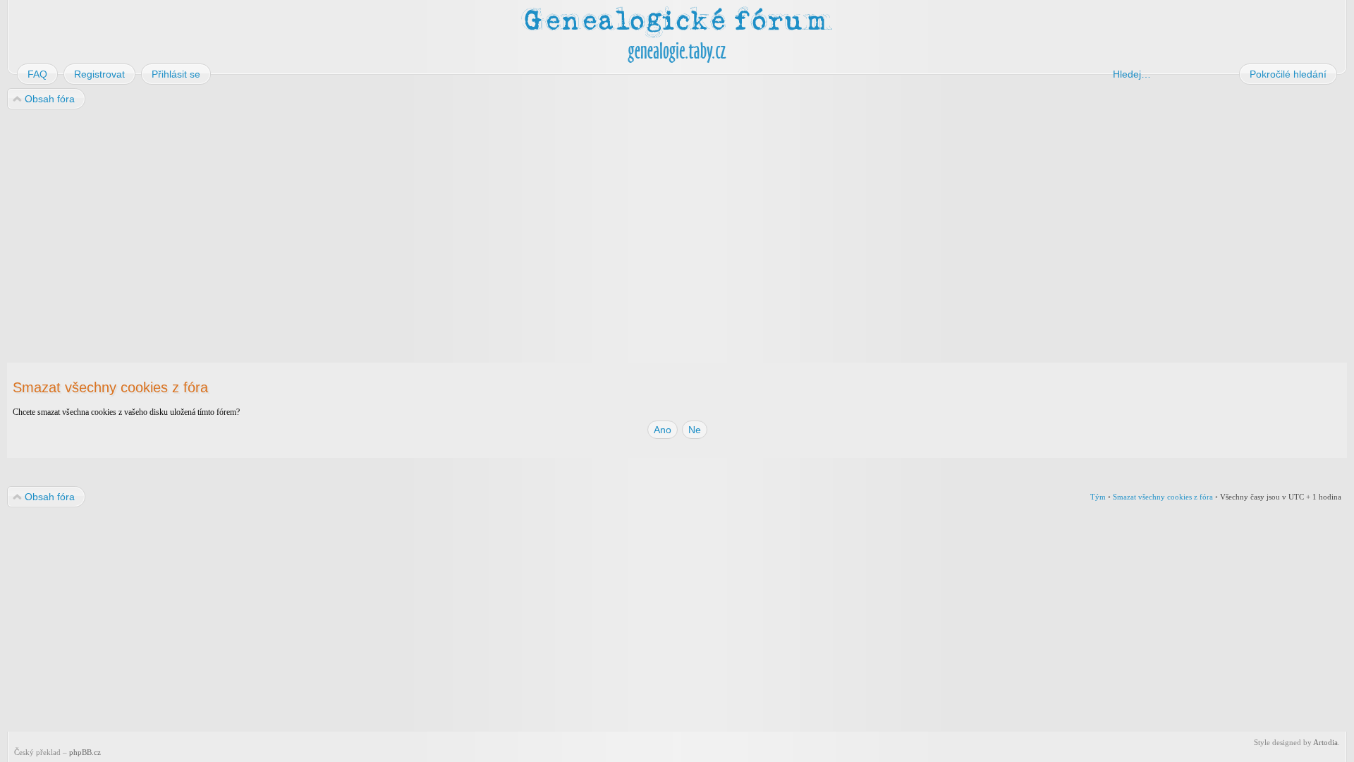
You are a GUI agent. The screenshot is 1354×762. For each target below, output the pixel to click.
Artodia (1325, 742)
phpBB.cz (85, 752)
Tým (1098, 496)
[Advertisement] (431, 224)
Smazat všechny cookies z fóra (1163, 496)
